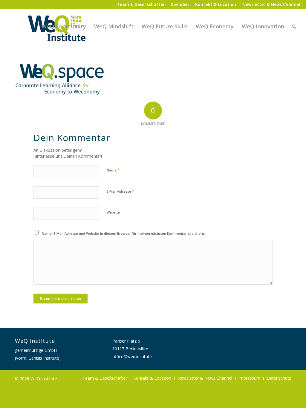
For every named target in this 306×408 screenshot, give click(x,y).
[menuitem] (141, 4)
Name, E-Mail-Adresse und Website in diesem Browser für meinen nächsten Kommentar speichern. (123, 233)
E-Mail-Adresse (120, 191)
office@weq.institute (132, 356)
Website (113, 212)
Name (113, 170)
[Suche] (294, 26)
